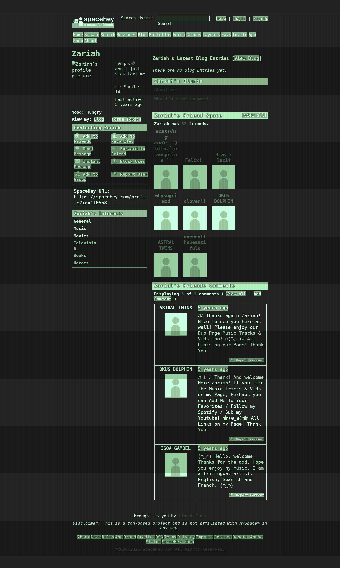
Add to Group (86, 177)
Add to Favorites (123, 139)
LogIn (239, 18)
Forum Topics (126, 119)
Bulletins (160, 34)
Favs (226, 34)
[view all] (254, 115)
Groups (193, 34)
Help (221, 18)
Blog (143, 34)
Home (78, 34)
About (90, 40)
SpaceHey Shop (178, 541)
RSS (159, 537)
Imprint (204, 537)
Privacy (186, 537)
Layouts (211, 34)
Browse (91, 34)
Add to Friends (86, 139)
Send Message (83, 151)
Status (153, 541)
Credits (146, 537)
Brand (130, 537)
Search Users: (137, 18)
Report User (133, 174)
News (96, 537)
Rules (108, 537)
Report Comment (249, 360)
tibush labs (192, 516)
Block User (131, 161)
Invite (239, 34)
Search (165, 23)
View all (236, 293)
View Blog (246, 58)
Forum (179, 34)
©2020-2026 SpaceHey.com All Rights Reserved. (170, 549)
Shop (78, 40)
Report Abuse (248, 537)
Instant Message (87, 164)
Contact (223, 537)
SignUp (260, 18)
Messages (127, 34)
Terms (170, 537)
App (252, 34)
